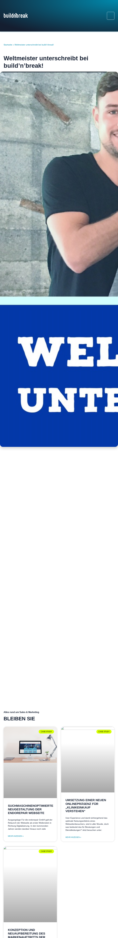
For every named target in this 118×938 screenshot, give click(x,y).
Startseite (8, 45)
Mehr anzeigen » (16, 836)
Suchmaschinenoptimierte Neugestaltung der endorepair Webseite (30, 809)
